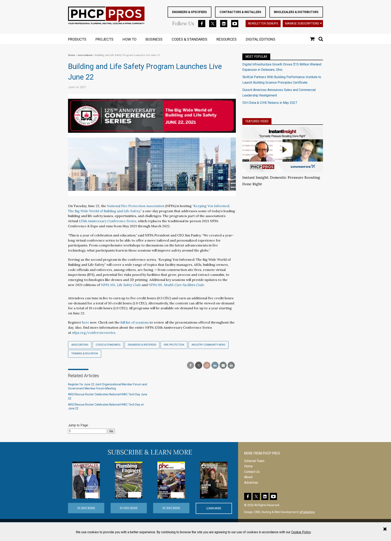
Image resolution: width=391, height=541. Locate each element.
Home (71, 55)
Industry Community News (208, 344)
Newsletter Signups (263, 23)
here (85, 322)
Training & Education (84, 353)
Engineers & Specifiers (189, 12)
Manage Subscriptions (302, 23)
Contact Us (252, 472)
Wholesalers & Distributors (296, 12)
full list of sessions (134, 322)
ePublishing (307, 512)
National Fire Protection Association (135, 206)
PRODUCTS (77, 39)
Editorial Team (254, 461)
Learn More (213, 508)
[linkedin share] (215, 365)
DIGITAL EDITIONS (260, 39)
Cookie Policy (301, 532)
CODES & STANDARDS (189, 39)
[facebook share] (190, 365)
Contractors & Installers (240, 12)
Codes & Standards (108, 344)
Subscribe (86, 508)
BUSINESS (154, 39)
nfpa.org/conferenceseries (93, 332)
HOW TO (129, 39)
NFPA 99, (176, 285)
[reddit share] (206, 365)
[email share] (223, 365)
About (248, 477)
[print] (231, 365)
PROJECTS (104, 39)
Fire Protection (174, 344)
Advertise (251, 482)
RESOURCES (226, 39)
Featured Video (256, 121)
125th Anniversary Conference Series (107, 221)
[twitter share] (198, 365)
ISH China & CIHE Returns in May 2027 (269, 103)
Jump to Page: (78, 425)
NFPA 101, (121, 285)
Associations (85, 55)
